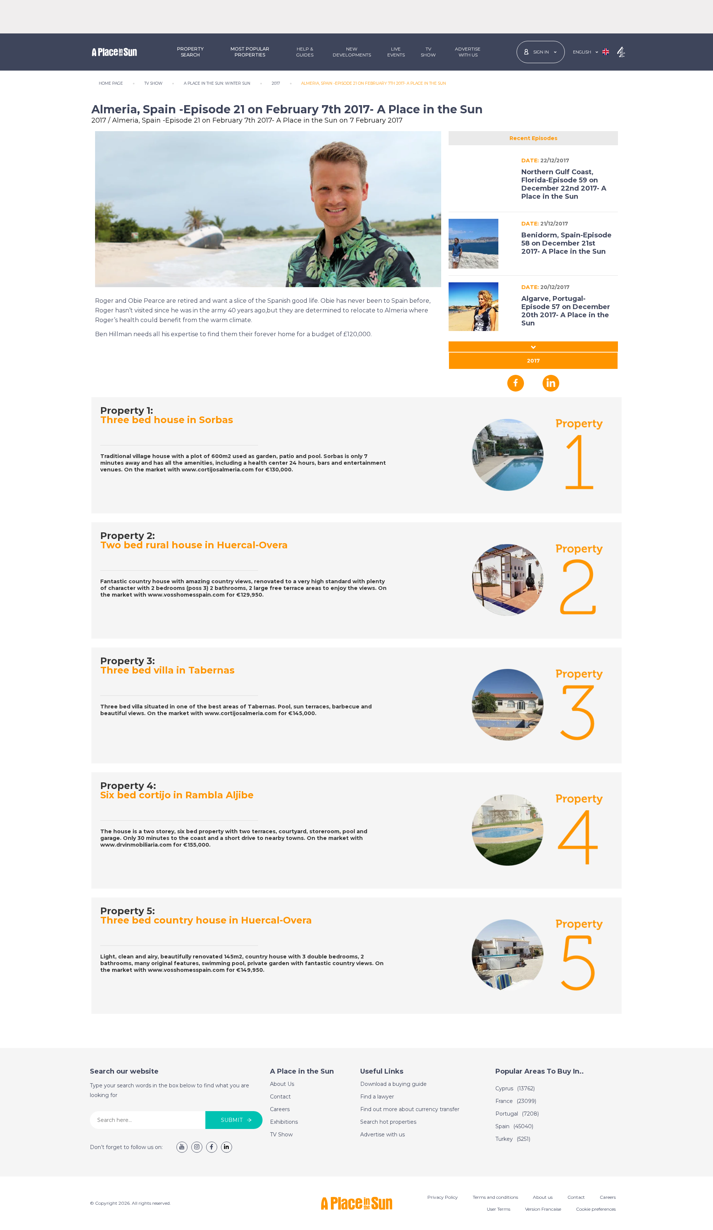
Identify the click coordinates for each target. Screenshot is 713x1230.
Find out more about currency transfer (409, 1109)
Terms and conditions (495, 1197)
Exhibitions (284, 1122)
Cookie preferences (596, 1209)
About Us (282, 1084)
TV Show (428, 52)
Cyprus (515, 1088)
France (515, 1101)
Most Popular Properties (250, 52)
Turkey (512, 1139)
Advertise (468, 52)
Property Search (190, 52)
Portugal (517, 1113)
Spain (514, 1126)
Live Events (396, 52)
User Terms (498, 1209)
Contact (280, 1096)
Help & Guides (304, 52)
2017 (533, 360)
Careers (280, 1109)
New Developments (352, 52)
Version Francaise (543, 1209)
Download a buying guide (393, 1084)
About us (543, 1197)
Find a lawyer (377, 1096)
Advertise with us (382, 1134)
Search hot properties (388, 1122)
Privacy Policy (442, 1197)
